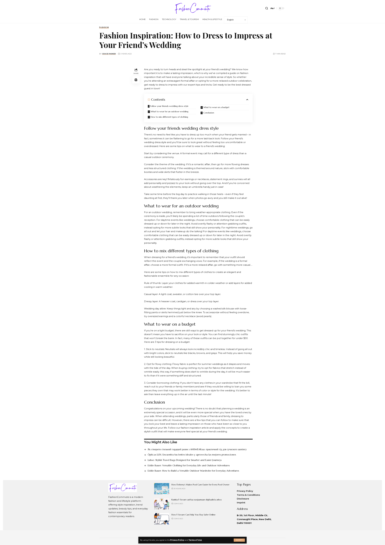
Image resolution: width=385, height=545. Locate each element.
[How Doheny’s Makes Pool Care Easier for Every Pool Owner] (161, 488)
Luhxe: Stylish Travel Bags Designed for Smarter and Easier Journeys (185, 459)
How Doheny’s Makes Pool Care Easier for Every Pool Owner (200, 484)
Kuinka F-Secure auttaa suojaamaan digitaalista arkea (196, 499)
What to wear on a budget (216, 107)
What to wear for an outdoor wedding (169, 111)
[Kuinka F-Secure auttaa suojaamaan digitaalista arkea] (161, 503)
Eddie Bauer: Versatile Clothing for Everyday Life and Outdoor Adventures (189, 465)
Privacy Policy (177, 540)
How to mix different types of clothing (169, 117)
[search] (266, 8)
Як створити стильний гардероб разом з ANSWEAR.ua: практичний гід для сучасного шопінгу (197, 449)
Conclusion (208, 112)
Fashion (104, 27)
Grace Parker (109, 54)
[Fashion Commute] (192, 8)
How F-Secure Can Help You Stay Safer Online (193, 514)
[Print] (136, 79)
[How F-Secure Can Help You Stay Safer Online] (161, 518)
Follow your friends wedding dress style (169, 106)
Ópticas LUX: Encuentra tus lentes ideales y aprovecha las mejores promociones (192, 454)
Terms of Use (195, 540)
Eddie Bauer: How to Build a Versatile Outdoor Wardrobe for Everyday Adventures (193, 470)
